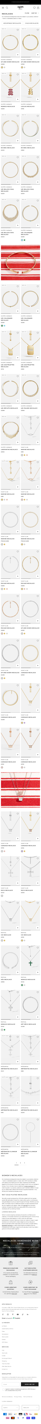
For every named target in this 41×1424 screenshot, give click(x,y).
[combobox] (30, 715)
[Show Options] (38, 715)
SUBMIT (30, 717)
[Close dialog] (40, 701)
